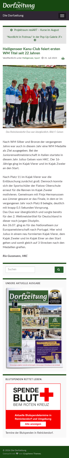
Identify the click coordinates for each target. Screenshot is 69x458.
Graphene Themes (32, 454)
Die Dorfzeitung (13, 15)
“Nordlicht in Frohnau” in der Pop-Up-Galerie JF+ (34, 37)
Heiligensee (27, 58)
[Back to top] (60, 449)
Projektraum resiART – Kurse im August (36, 30)
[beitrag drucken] (63, 58)
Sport (37, 58)
